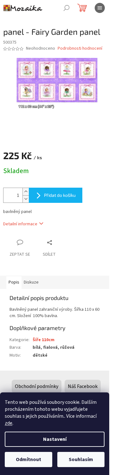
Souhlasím (81, 459)
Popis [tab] (14, 282)
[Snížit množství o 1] (25, 199)
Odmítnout (28, 459)
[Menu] (99, 8)
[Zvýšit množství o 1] (25, 191)
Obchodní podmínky (36, 386)
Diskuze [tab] (31, 282)
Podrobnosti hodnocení (80, 49)
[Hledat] (66, 8)
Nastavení (54, 439)
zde (8, 423)
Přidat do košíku (60, 195)
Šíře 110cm (43, 340)
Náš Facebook (83, 386)
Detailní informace (20, 224)
